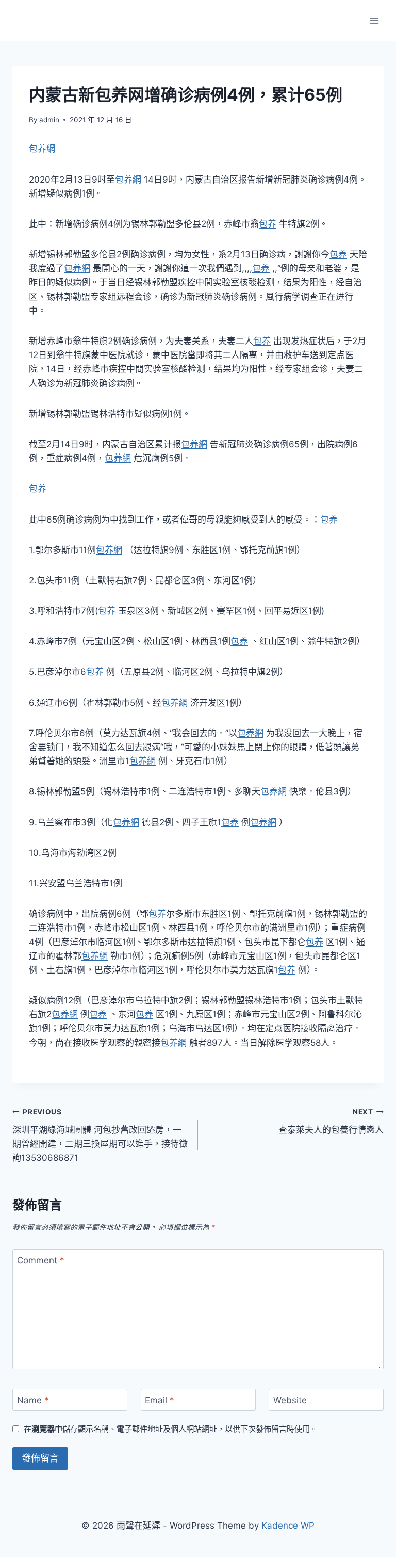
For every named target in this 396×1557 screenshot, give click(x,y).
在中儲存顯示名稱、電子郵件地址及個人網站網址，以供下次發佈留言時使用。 (171, 1429)
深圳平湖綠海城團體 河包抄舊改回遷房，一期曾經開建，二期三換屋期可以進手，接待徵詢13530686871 (100, 1135)
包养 (267, 224)
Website (290, 1400)
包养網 (42, 148)
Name (33, 1400)
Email (159, 1400)
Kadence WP (288, 1525)
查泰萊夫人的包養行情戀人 (331, 1121)
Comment (40, 1260)
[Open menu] (374, 20)
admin (49, 120)
